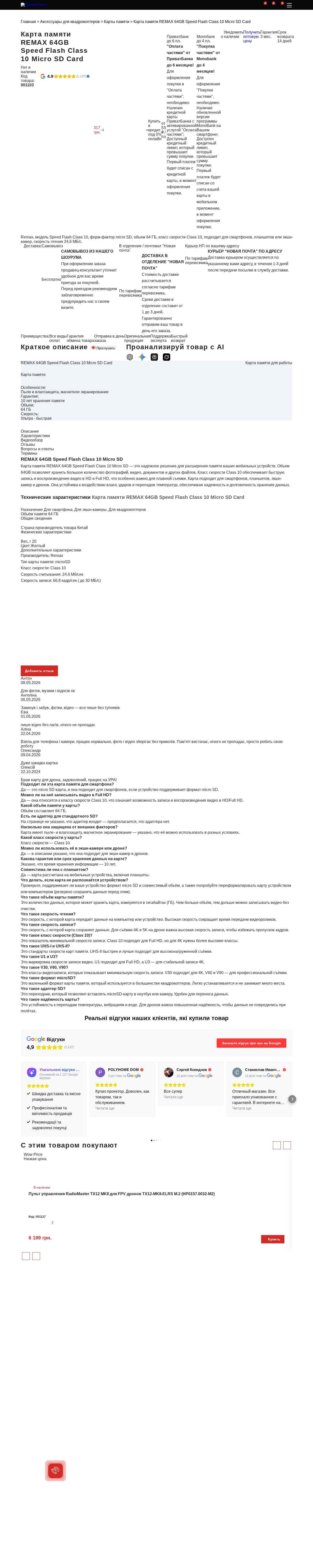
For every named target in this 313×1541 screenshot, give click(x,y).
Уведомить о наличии (232, 34)
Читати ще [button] (104, 1108)
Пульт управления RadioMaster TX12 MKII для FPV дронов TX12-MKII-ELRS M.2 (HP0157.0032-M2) (122, 1194)
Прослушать (106, 348)
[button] (21, 1099)
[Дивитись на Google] (100, 1072)
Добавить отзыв (39, 671)
